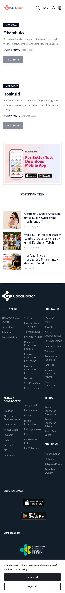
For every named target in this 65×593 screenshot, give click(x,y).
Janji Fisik (49, 364)
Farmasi (28, 434)
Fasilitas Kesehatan (30, 422)
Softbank (9, 445)
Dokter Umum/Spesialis (52, 334)
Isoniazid (11, 94)
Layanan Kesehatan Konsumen (30, 369)
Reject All (32, 586)
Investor (8, 434)
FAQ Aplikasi (50, 459)
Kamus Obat (11, 25)
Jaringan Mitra (9, 337)
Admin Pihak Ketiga (30, 441)
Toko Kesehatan (53, 340)
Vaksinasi (49, 351)
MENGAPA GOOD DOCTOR (12, 399)
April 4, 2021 (27, 50)
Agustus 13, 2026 (32, 226)
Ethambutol (14, 32)
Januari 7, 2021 (29, 116)
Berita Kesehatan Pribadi (50, 423)
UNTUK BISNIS (10, 309)
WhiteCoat (9, 455)
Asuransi (6, 332)
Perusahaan (8, 327)
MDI (6, 450)
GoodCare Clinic (32, 383)
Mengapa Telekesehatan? (12, 417)
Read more (13, 59)
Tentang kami (11, 429)
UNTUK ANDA (51, 309)
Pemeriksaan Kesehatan (51, 358)
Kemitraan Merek (33, 388)
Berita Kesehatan (50, 383)
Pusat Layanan (52, 453)
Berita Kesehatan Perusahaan (50, 411)
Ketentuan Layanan (50, 471)
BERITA (48, 398)
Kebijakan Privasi (53, 464)
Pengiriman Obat (33, 336)
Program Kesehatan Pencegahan (30, 357)
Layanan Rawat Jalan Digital (32, 324)
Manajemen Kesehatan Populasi (30, 345)
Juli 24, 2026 (30, 268)
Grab (6, 440)
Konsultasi (50, 327)
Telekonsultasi (32, 331)
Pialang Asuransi (32, 429)
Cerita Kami (10, 424)
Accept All (32, 577)
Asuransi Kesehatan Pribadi (50, 373)
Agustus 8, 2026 (31, 247)
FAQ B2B (28, 378)
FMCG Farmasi (31, 448)
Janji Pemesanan (53, 346)
